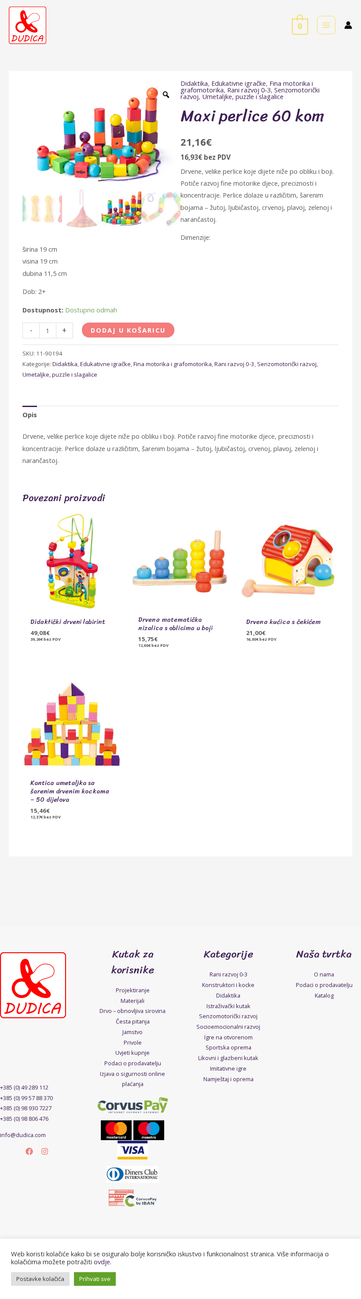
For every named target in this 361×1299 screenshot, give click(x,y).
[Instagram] (44, 1151)
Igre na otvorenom (228, 1037)
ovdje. (102, 1261)
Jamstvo (132, 1032)
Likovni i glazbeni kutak (228, 1058)
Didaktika (194, 83)
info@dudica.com (23, 1135)
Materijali (132, 1001)
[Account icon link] (348, 25)
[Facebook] (29, 1151)
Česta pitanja (133, 1021)
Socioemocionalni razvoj (228, 1027)
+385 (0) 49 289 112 (24, 1087)
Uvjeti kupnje (132, 1053)
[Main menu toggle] (326, 25)
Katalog (324, 995)
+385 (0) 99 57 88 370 (26, 1098)
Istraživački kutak (228, 1006)
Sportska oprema (228, 1047)
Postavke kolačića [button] (40, 1279)
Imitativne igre (228, 1068)
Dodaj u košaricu (128, 330)
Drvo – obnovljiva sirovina (132, 1011)
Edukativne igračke (238, 83)
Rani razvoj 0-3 (249, 89)
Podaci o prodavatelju (132, 1063)
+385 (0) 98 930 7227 (26, 1108)
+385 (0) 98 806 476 (24, 1119)
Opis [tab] (29, 414)
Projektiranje (133, 990)
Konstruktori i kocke (228, 985)
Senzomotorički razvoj (287, 364)
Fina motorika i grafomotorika (172, 364)
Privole (133, 1042)
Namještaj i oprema (228, 1079)
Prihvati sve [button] (95, 1279)
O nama (324, 974)
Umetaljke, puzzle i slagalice (243, 96)
